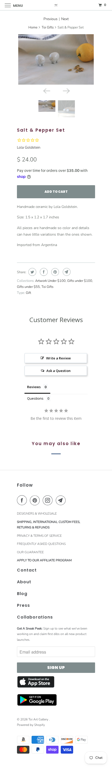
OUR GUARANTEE (30, 552)
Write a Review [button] (58, 358)
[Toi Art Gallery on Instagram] (49, 500)
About (24, 582)
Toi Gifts (48, 27)
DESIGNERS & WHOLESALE (37, 513)
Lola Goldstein (28, 147)
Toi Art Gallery (38, 719)
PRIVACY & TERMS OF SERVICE (39, 536)
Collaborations (35, 617)
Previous (50, 18)
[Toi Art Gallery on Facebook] (23, 500)
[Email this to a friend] (66, 272)
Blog (22, 594)
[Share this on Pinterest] (54, 272)
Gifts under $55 (28, 286)
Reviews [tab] (34, 386)
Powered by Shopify (31, 725)
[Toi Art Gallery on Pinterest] (36, 500)
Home (33, 27)
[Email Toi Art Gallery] (62, 500)
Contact (27, 570)
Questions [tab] (35, 398)
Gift (28, 292)
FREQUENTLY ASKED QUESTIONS (41, 544)
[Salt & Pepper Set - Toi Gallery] (56, 59)
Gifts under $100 (79, 280)
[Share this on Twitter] (31, 272)
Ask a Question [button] (58, 370)
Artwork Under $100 (50, 280)
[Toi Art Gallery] (56, 5)
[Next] (66, 90)
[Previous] (46, 90)
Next (65, 18)
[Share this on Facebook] (43, 272)
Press (23, 605)
